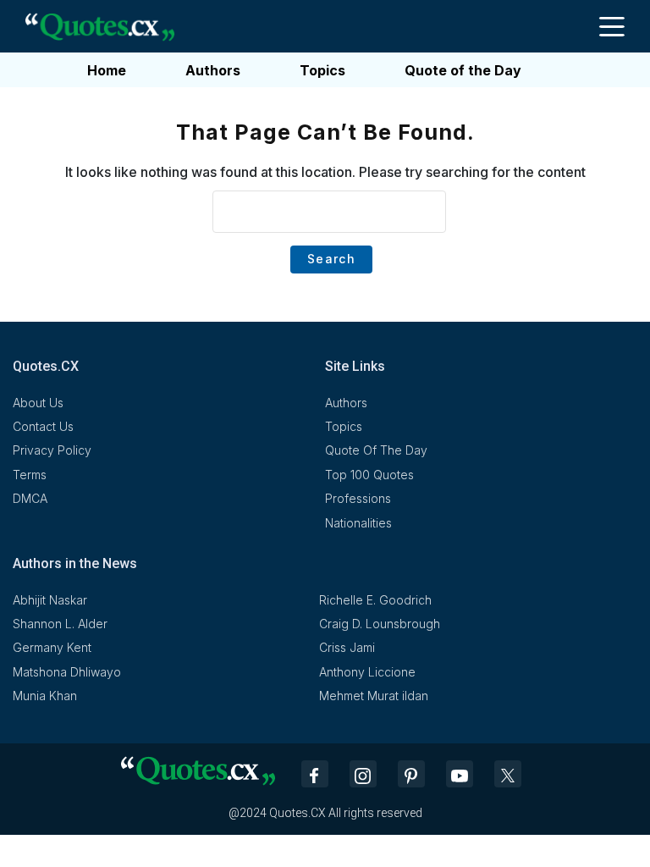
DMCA (30, 498)
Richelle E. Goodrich (375, 600)
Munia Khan (45, 695)
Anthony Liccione (367, 672)
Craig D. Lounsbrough (379, 623)
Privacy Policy (52, 450)
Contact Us (43, 426)
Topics (322, 70)
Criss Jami (347, 647)
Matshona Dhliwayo (67, 672)
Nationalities (358, 523)
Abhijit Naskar (50, 600)
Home (106, 70)
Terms (30, 474)
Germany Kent (52, 647)
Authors (212, 70)
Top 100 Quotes (369, 474)
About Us (38, 402)
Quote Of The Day (376, 450)
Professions (358, 498)
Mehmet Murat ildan (373, 695)
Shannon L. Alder (60, 623)
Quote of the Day (463, 70)
